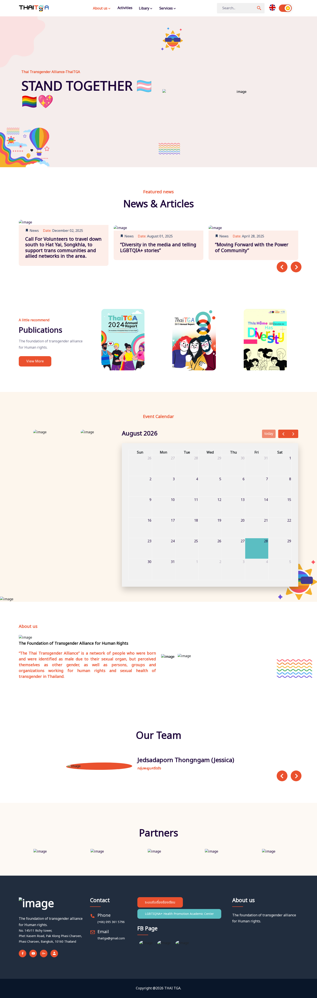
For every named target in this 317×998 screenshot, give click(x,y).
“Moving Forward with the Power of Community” (251, 247)
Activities (125, 8)
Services (166, 8)
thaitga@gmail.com (111, 938)
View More (35, 361)
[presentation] (282, 267)
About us (100, 8)
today (268, 433)
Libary (144, 8)
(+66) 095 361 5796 (111, 922)
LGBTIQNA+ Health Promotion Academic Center (179, 914)
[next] (293, 434)
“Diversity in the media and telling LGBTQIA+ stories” (158, 247)
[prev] (283, 434)
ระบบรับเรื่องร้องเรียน (160, 902)
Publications (40, 330)
